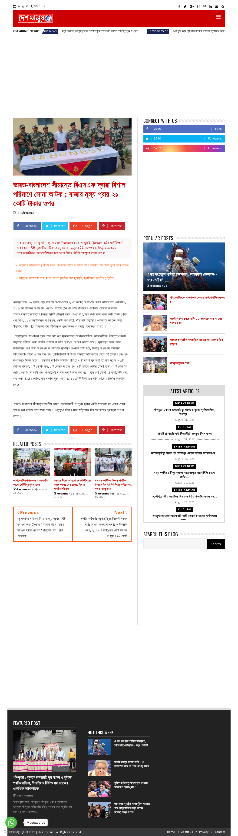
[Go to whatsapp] (11, 822)
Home (171, 831)
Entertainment (133, 31)
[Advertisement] (119, 76)
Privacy (203, 831)
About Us (187, 831)
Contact (220, 831)
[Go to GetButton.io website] (11, 831)
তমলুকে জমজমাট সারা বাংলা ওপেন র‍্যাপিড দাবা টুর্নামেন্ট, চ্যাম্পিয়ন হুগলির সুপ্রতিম (66, 277)
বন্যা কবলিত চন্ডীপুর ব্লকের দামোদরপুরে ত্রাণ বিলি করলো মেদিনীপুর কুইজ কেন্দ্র (75, 31)
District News (185, 403)
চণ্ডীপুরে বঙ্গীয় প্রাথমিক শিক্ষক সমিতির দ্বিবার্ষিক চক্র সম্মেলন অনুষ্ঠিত (181, 31)
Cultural (185, 427)
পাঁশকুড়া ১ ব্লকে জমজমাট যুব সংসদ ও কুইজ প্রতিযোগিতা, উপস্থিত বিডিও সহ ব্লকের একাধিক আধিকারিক (42, 783)
